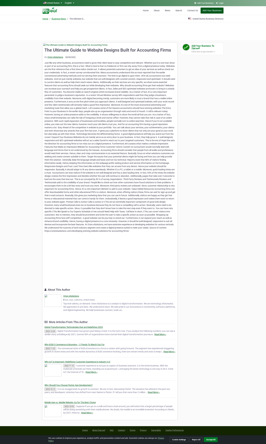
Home (146, 10)
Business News (59, 19)
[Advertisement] (133, 31)
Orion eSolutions (55, 57)
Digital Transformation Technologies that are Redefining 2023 (73, 327)
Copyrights (156, 430)
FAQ (111, 430)
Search (178, 10)
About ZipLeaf (98, 430)
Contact (121, 430)
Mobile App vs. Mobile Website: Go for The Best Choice (70, 402)
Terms (132, 430)
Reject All (196, 439)
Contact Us (192, 10)
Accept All (210, 439)
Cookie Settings (179, 439)
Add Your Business (212, 10)
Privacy (143, 430)
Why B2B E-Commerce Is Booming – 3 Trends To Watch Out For (74, 344)
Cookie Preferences (174, 430)
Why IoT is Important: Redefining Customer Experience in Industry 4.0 (77, 362)
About (157, 10)
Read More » (160, 334)
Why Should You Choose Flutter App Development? (68, 385)
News (167, 10)
